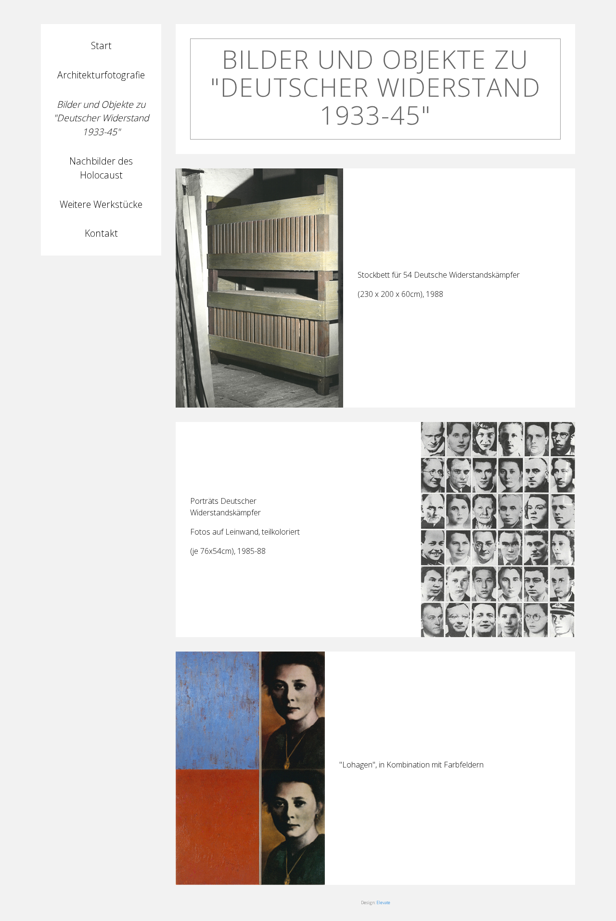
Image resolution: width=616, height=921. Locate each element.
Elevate (383, 902)
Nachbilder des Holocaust (101, 167)
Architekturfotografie (101, 74)
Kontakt (101, 233)
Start (101, 45)
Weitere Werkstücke (101, 204)
